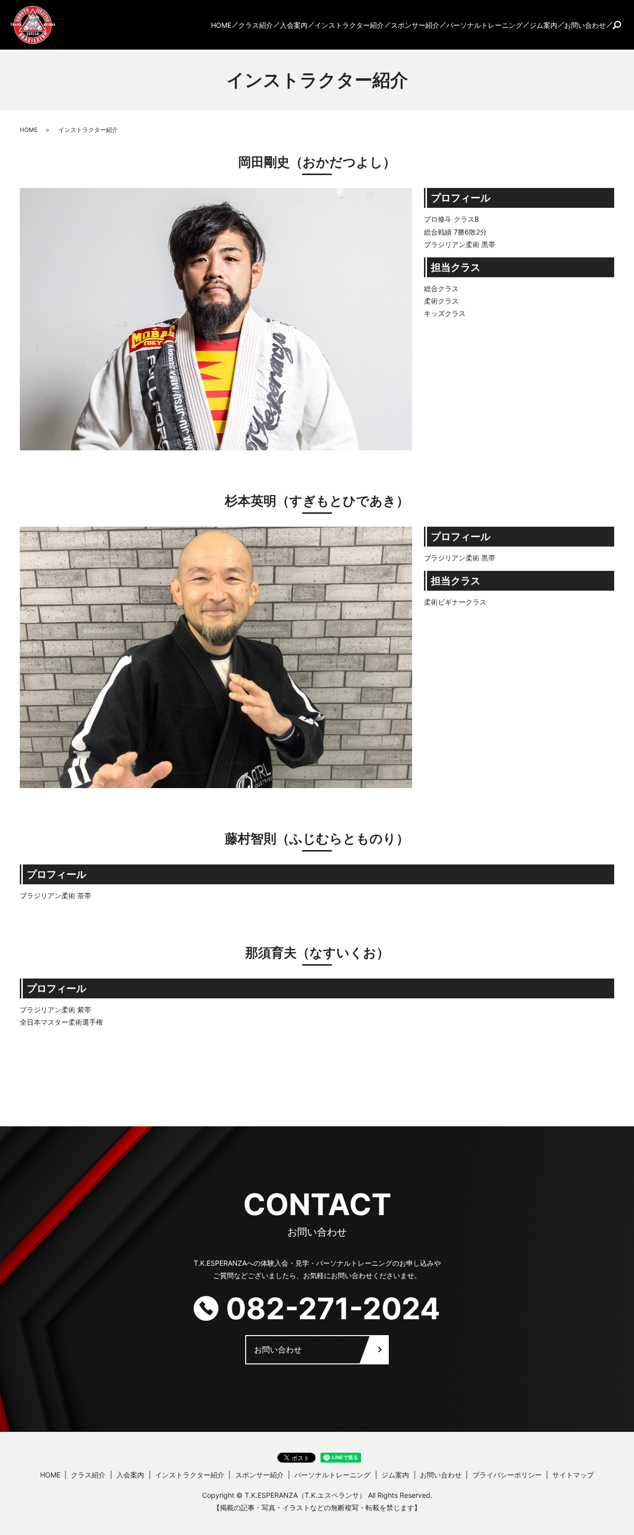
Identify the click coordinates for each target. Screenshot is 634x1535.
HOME (221, 25)
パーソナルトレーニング (484, 25)
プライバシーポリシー (507, 1475)
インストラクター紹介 (349, 25)
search (616, 24)
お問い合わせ (585, 25)
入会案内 (294, 25)
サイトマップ (573, 1475)
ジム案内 (543, 25)
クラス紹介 (255, 25)
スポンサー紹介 (415, 25)
